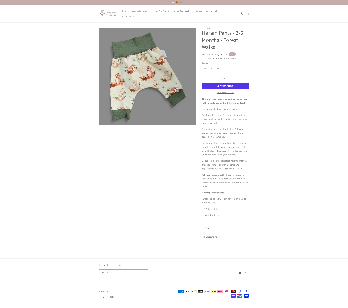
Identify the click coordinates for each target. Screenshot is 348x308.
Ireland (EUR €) (108, 297)
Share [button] (207, 228)
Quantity (205, 63)
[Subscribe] (145, 272)
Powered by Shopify (242, 301)
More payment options (225, 92)
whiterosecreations (229, 301)
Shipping (215, 58)
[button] (140, 11)
